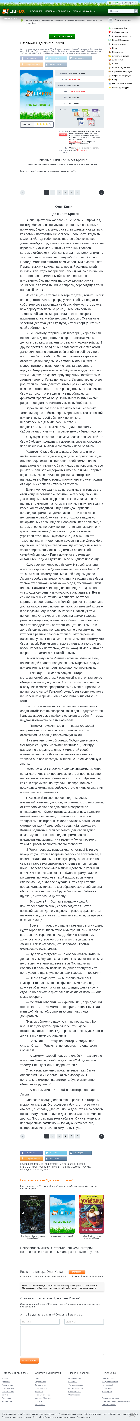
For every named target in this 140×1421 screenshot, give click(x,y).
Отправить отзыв (29, 1360)
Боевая (38, 1378)
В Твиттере (54, 58)
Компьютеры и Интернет (122, 84)
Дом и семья (117, 60)
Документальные (119, 44)
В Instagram (79, 58)
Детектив (6, 1382)
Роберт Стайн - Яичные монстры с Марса (91, 1237)
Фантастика (9, 18)
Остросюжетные (75, 1388)
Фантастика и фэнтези (121, 28)
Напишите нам (75, 142)
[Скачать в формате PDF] (90, 125)
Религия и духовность (121, 68)
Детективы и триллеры (56, 11)
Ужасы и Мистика (77, 91)
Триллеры (6, 1398)
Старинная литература (121, 76)
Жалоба (63, 134)
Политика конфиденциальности (116, 1401)
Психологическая (42, 1395)
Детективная (40, 1385)
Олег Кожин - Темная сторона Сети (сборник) (33, 1237)
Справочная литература (122, 72)
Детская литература (120, 56)
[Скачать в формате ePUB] (85, 116)
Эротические (74, 1395)
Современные (74, 1391)
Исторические (8, 1388)
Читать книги (35, 11)
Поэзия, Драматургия (121, 88)
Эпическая (40, 1405)
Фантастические (75, 1385)
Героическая (40, 1382)
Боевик (5, 1378)
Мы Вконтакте (55, 65)
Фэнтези (38, 1401)
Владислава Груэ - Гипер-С (62, 1236)
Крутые (5, 1395)
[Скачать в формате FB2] (76, 116)
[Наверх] (132, 1415)
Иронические (7, 1385)
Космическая (41, 1388)
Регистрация (130, 3)
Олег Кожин (74, 79)
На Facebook (31, 58)
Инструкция (82, 150)
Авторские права (62, 36)
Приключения (117, 52)
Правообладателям (110, 1398)
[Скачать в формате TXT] (95, 116)
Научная (39, 1391)
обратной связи (83, 1417)
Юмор (114, 80)
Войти (115, 3)
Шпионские (7, 1401)
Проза (114, 48)
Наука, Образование (120, 40)
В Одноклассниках (33, 65)
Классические (8, 1391)
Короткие (72, 1382)
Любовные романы (82, 11)
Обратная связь (109, 1405)
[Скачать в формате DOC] (80, 125)
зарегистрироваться (52, 1288)
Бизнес (115, 64)
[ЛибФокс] (13, 11)
